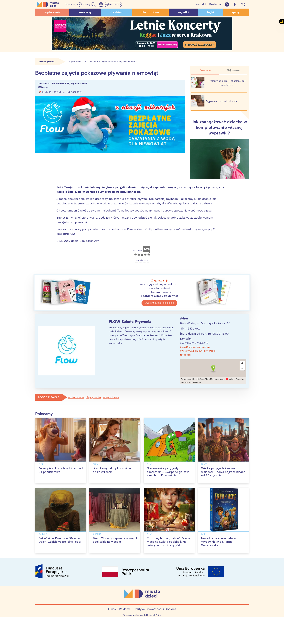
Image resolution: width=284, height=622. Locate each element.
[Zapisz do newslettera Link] (243, 4)
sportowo (112, 397)
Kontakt (200, 4)
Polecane (205, 70)
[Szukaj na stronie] (90, 4)
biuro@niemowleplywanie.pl (195, 347)
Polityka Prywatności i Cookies (155, 609)
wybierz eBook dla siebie (159, 302)
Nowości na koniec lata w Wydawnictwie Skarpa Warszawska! (218, 541)
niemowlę (77, 397)
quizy (236, 12)
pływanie (95, 397)
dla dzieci (116, 12)
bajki (210, 12)
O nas (112, 609)
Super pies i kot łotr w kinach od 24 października (60, 470)
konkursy (85, 12)
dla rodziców (150, 12)
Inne (203, 534)
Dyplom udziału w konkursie (221, 101)
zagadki (183, 12)
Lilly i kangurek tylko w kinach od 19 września (113, 470)
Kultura (42, 534)
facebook (185, 354)
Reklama (215, 4)
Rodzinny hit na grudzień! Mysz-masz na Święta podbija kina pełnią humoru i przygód (168, 541)
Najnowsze (233, 70)
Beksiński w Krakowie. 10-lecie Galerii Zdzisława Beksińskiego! (59, 540)
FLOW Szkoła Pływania (130, 321)
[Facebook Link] (235, 4)
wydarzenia (52, 12)
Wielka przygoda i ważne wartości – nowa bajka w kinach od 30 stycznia (223, 471)
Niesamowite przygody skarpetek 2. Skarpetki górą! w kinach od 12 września (168, 471)
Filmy (41, 464)
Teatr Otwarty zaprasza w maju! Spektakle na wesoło (115, 540)
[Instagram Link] (227, 4)
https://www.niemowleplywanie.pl (197, 350)
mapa (45, 87)
